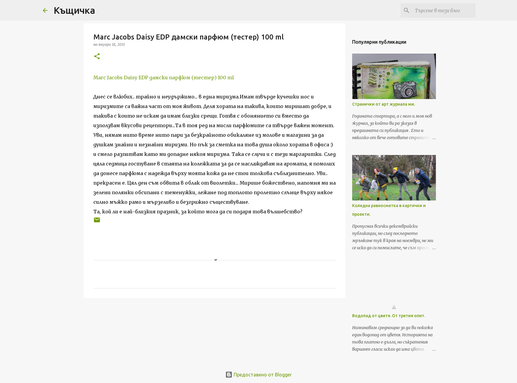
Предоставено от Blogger (262, 374)
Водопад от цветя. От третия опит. (388, 315)
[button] (97, 57)
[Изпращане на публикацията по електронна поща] (97, 222)
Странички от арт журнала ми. (383, 104)
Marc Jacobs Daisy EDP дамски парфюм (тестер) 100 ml (163, 77)
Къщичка (74, 10)
